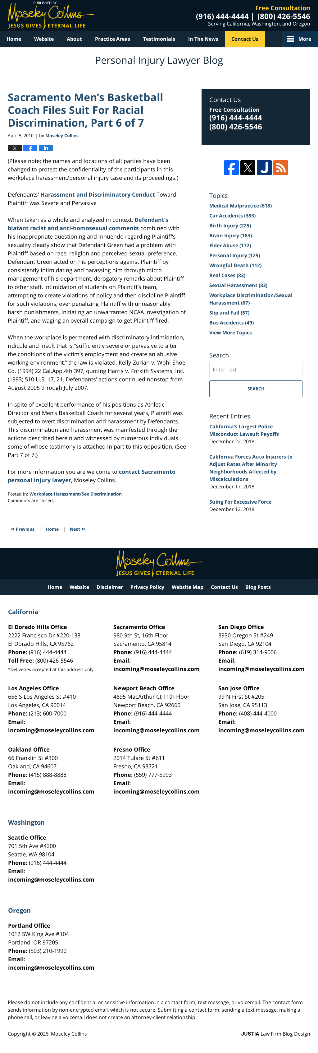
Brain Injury (230, 235)
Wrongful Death (235, 265)
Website (44, 38)
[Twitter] (247, 167)
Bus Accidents (231, 322)
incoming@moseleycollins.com (156, 669)
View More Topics (230, 332)
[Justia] (264, 167)
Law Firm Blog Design (275, 1033)
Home (14, 38)
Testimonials (159, 38)
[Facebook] (231, 167)
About (74, 38)
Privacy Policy (147, 587)
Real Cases (227, 275)
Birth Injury (230, 225)
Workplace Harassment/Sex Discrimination (76, 494)
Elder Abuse (230, 245)
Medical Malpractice (240, 205)
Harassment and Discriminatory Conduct (98, 194)
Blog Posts (258, 587)
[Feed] (280, 167)
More (304, 38)
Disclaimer (110, 587)
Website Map (187, 587)
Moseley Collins (69, 1033)
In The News (203, 38)
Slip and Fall (229, 312)
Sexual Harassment (238, 285)
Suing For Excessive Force (240, 501)
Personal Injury (234, 255)
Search (256, 389)
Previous (22, 528)
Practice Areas (112, 38)
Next (77, 528)
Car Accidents (232, 215)
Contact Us (244, 38)
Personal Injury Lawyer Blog (51, 16)
